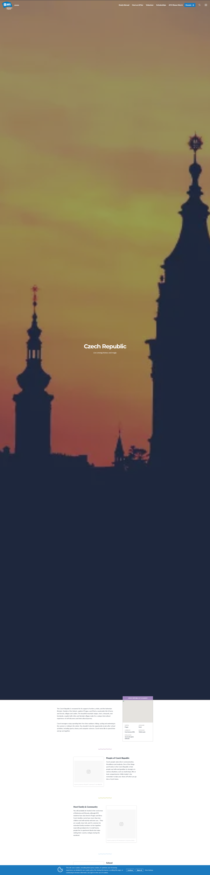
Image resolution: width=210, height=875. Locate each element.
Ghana (7, 6)
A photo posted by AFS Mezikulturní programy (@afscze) (121, 840)
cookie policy (89, 870)
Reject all (139, 870)
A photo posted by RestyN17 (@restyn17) (85, 784)
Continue (130, 870)
